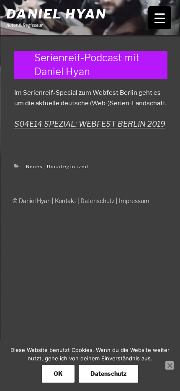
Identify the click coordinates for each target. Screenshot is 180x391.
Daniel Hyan (56, 13)
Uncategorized (68, 166)
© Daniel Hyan (32, 200)
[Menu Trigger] (159, 17)
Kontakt (65, 200)
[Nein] (169, 365)
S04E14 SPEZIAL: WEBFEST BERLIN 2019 (89, 124)
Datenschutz (97, 200)
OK (58, 373)
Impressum (134, 200)
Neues (35, 166)
